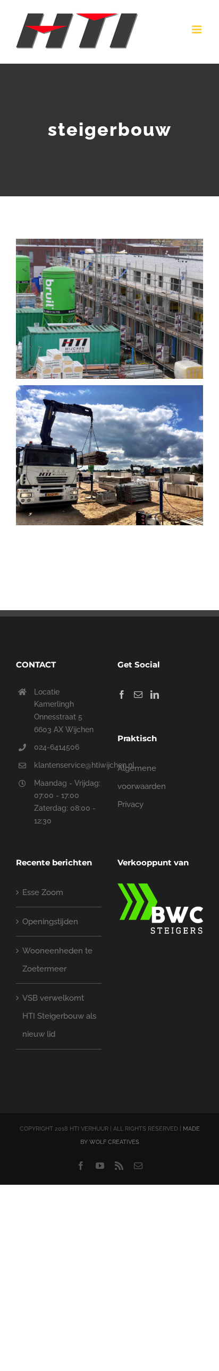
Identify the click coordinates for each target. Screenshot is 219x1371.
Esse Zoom (42, 892)
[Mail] (138, 694)
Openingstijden (50, 921)
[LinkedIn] (154, 694)
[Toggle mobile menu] (197, 29)
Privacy (130, 804)
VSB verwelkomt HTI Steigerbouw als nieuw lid (59, 1016)
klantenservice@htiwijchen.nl (68, 765)
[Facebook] (121, 694)
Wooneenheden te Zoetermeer (57, 960)
